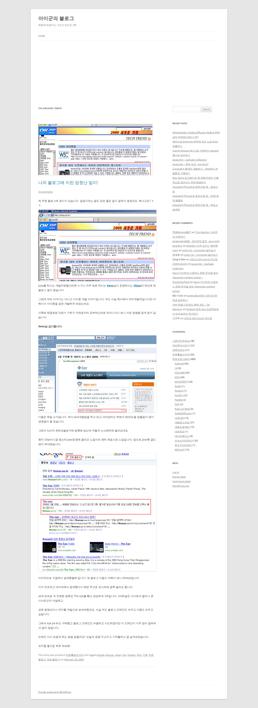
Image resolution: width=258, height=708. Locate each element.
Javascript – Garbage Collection (189, 159)
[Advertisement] (129, 73)
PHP (177, 404)
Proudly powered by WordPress (54, 692)
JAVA (177, 377)
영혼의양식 (178, 350)
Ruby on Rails (182, 409)
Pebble (178, 399)
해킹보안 (180, 449)
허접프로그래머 (181, 359)
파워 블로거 (53, 659)
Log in (175, 472)
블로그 (42, 659)
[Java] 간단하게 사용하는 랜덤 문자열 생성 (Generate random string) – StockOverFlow (195, 277)
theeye (131, 655)
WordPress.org (180, 486)
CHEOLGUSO (179, 264)
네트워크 (180, 431)
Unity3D (179, 418)
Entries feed (179, 476)
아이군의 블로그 (56, 18)
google (101, 655)
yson (175, 250)
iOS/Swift (180, 372)
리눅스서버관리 (183, 440)
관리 (139, 655)
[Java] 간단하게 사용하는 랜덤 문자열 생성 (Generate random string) (195, 286)
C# (176, 368)
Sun (124, 655)
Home (41, 36)
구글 (145, 655)
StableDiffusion (183, 413)
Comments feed (181, 481)
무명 (151, 655)
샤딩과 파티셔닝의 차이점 (203, 259)
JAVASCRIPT (181, 381)
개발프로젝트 (182, 427)
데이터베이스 (182, 436)
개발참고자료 (182, 422)
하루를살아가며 (74, 655)
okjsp (118, 655)
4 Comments (45, 191)
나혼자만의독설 (181, 341)
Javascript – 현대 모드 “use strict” (190, 164)
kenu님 (110, 655)
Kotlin (178, 386)
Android (179, 363)
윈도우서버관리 (183, 445)
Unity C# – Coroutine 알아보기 (199, 250)
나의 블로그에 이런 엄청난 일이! (68, 182)
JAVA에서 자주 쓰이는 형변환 (202, 245)
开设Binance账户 (181, 232)
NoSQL (179, 395)
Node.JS (179, 390)
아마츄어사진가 (181, 345)
